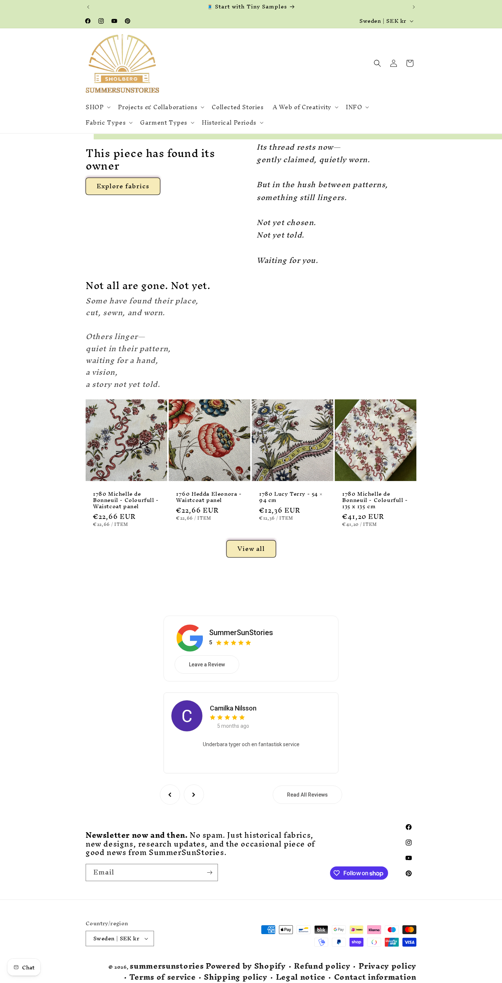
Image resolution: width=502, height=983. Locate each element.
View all (251, 548)
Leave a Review (207, 664)
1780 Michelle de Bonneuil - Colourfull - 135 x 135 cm (375, 500)
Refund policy (322, 966)
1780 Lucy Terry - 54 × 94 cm (290, 497)
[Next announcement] (414, 7)
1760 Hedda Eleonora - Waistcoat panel (209, 497)
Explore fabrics (123, 186)
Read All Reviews (307, 795)
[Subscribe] (209, 872)
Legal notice (301, 977)
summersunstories (167, 966)
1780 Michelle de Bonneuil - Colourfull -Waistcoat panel (126, 500)
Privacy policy (387, 966)
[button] (97, 107)
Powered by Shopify (246, 966)
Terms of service (162, 977)
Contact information (375, 977)
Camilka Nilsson (233, 708)
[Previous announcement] (88, 7)
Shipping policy (236, 977)
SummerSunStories (241, 632)
